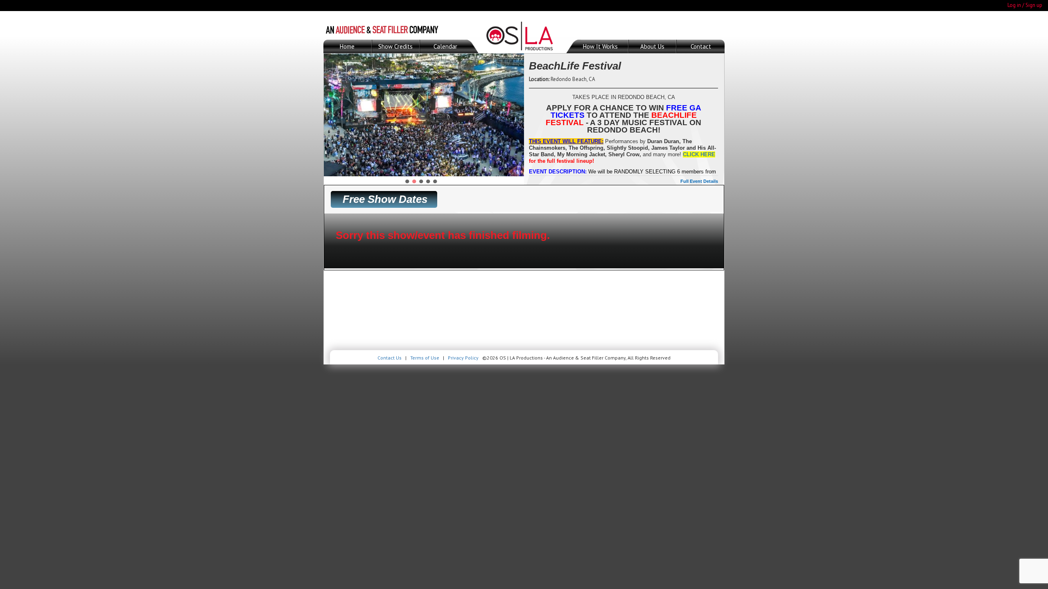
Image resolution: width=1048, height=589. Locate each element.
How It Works (600, 46)
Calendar (445, 46)
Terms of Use (424, 358)
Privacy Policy (463, 358)
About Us (652, 46)
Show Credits (395, 46)
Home (347, 46)
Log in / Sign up (1024, 5)
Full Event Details (699, 181)
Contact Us (389, 358)
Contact (701, 46)
